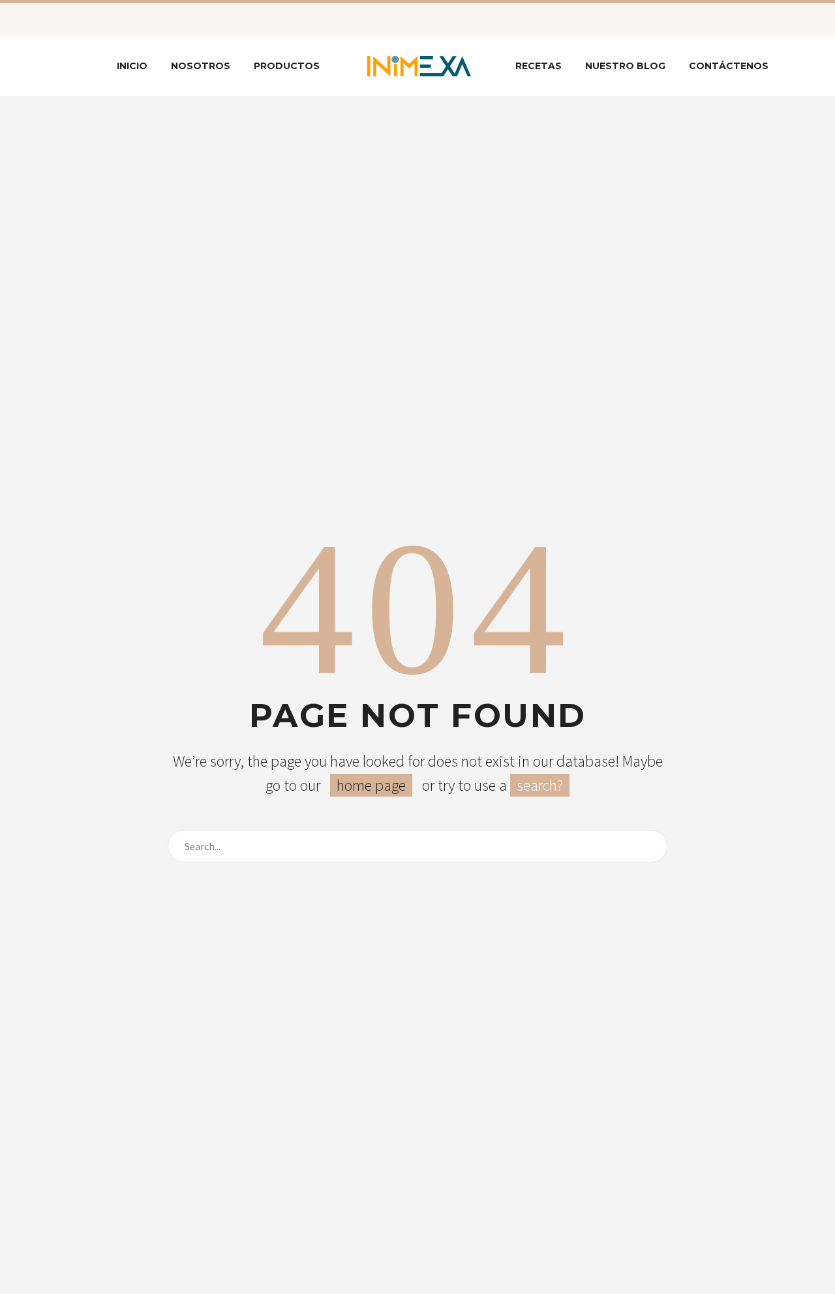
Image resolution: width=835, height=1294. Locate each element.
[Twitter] (107, 19)
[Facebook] (88, 19)
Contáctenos (728, 66)
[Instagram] (127, 19)
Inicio (132, 66)
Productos (287, 66)
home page (371, 785)
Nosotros (200, 66)
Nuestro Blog (625, 66)
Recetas (538, 66)
